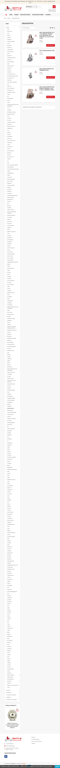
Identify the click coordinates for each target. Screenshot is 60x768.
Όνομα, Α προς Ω (26, 27)
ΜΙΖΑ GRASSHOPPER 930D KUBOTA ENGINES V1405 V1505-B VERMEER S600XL (46, 88)
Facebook (5, 756)
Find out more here (47, 766)
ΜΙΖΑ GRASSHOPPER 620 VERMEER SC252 (46, 69)
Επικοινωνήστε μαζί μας (37, 741)
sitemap (33, 743)
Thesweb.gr (23, 763)
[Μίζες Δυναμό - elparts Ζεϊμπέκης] (13, 8)
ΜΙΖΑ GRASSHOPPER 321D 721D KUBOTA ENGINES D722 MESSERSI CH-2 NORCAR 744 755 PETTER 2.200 (46, 35)
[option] (12, 718)
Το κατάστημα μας (35, 739)
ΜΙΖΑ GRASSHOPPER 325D (46, 50)
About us (33, 737)
